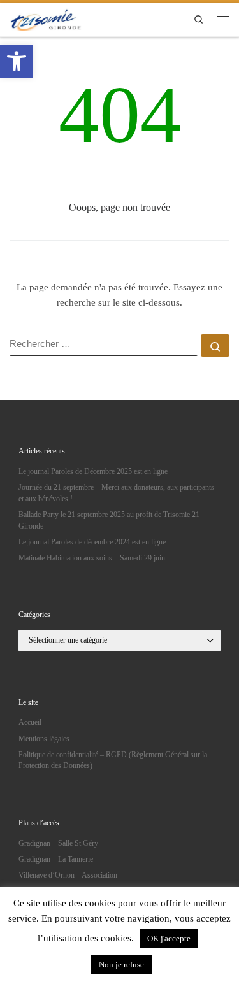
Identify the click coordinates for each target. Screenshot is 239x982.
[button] (16, 61)
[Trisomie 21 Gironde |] (46, 18)
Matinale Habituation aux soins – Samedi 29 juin (91, 558)
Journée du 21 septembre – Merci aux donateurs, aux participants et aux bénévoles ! (116, 492)
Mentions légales (43, 739)
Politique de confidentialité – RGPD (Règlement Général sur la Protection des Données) (112, 760)
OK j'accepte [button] (169, 938)
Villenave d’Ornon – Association (67, 875)
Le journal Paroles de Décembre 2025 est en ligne (93, 471)
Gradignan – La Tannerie (55, 859)
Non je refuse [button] (121, 964)
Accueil (29, 722)
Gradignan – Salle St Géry (58, 843)
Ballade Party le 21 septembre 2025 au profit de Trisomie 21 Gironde (108, 520)
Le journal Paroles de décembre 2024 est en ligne (92, 542)
